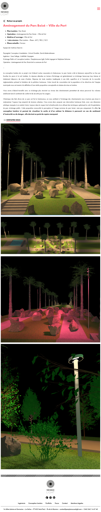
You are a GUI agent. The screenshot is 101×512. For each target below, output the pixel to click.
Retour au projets (14, 21)
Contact (65, 503)
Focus (57, 503)
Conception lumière (35, 503)
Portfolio (49, 503)
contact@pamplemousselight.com (71, 509)
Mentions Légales (77, 503)
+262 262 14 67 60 (91, 509)
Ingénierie (21, 503)
